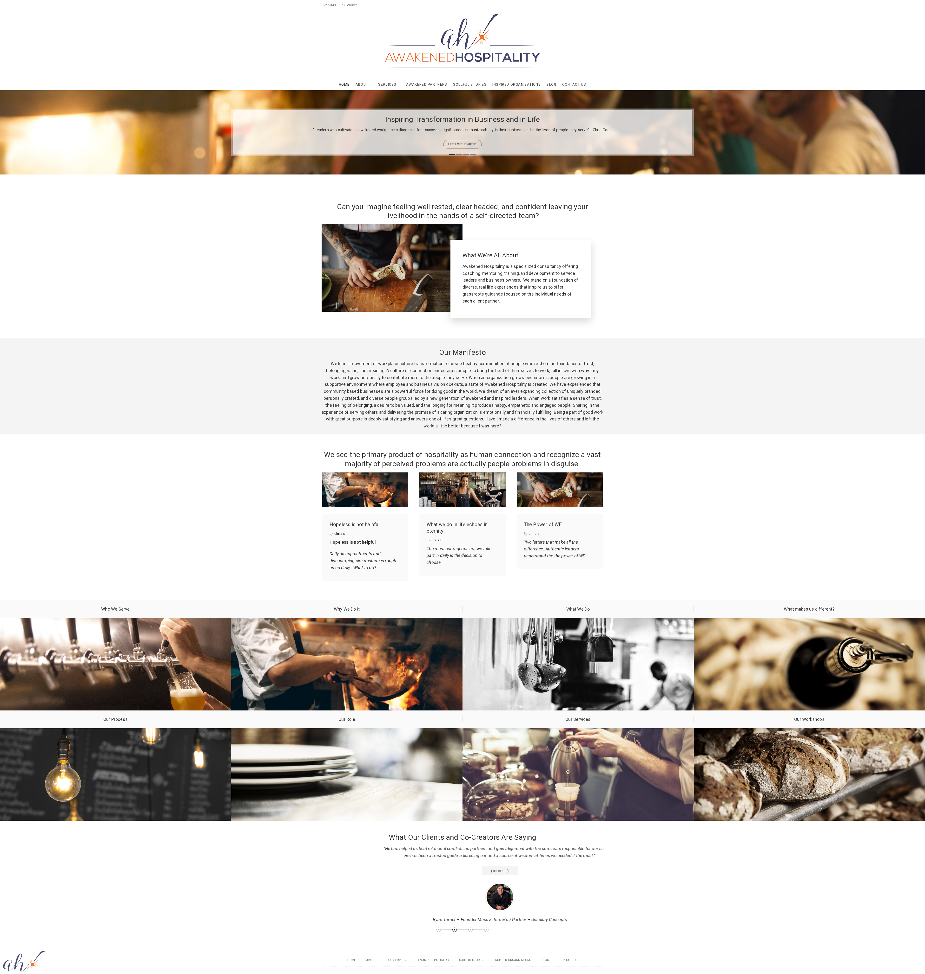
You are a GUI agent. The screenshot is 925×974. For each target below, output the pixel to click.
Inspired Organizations (516, 84)
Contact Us (574, 84)
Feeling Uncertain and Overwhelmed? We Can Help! (462, 119)
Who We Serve (115, 609)
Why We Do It (347, 609)
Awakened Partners (426, 84)
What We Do (578, 609)
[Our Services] (578, 731)
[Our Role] (346, 731)
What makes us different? (809, 609)
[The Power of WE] (560, 489)
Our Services (577, 719)
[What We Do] (578, 621)
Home (344, 84)
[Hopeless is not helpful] (365, 489)
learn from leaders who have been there (462, 144)
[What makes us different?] (809, 621)
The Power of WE (543, 524)
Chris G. (340, 533)
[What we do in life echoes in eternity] (462, 489)
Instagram (349, 4)
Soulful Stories (470, 84)
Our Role (346, 719)
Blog (551, 84)
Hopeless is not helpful (355, 524)
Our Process (115, 719)
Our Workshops (809, 719)
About (362, 84)
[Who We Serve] (115, 621)
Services (387, 84)
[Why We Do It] (346, 621)
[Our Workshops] (809, 731)
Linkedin (330, 4)
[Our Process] (115, 731)
